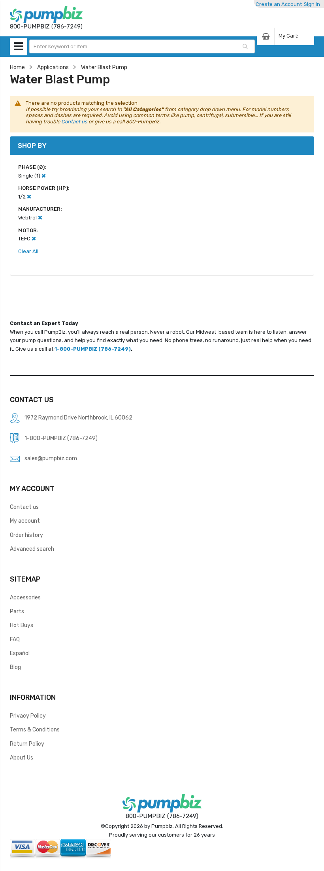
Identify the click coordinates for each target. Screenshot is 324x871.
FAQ (15, 639)
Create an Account (279, 4)
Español (20, 653)
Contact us (74, 122)
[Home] (46, 14)
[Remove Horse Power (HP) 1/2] (29, 197)
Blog (15, 667)
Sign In (312, 4)
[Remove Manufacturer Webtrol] (40, 218)
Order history (26, 535)
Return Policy (27, 744)
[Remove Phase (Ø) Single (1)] (43, 176)
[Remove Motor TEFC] (34, 239)
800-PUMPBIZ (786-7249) (162, 816)
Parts (17, 611)
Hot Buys (21, 625)
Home (17, 67)
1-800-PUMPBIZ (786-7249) (93, 349)
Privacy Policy (28, 715)
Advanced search (32, 549)
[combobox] (142, 46)
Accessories (25, 597)
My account (25, 521)
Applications (53, 67)
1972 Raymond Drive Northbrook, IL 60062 (78, 417)
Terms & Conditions (35, 729)
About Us (21, 757)
